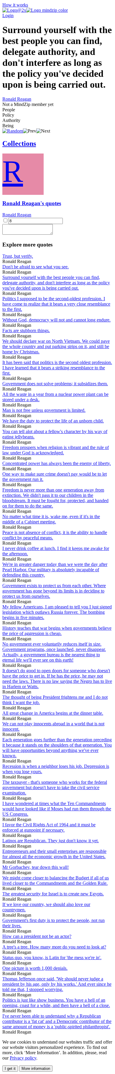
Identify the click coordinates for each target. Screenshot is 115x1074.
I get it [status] (10, 1068)
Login (8, 15)
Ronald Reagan (16, 99)
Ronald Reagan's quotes (31, 203)
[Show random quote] (12, 130)
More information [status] (36, 1068)
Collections (19, 143)
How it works (15, 4)
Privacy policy (23, 1057)
